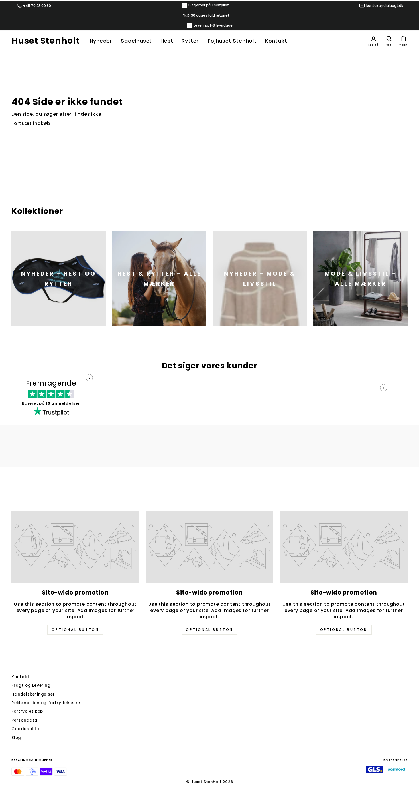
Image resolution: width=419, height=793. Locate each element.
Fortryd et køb (27, 711)
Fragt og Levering (31, 685)
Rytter (190, 40)
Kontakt (276, 40)
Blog (16, 737)
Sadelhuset (136, 40)
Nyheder (101, 40)
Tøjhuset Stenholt (232, 40)
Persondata (24, 720)
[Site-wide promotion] (75, 547)
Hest (166, 40)
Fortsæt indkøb (30, 123)
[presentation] (89, 377)
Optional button (75, 629)
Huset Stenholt (45, 41)
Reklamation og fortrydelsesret (46, 703)
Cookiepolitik (25, 729)
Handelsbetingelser (33, 694)
